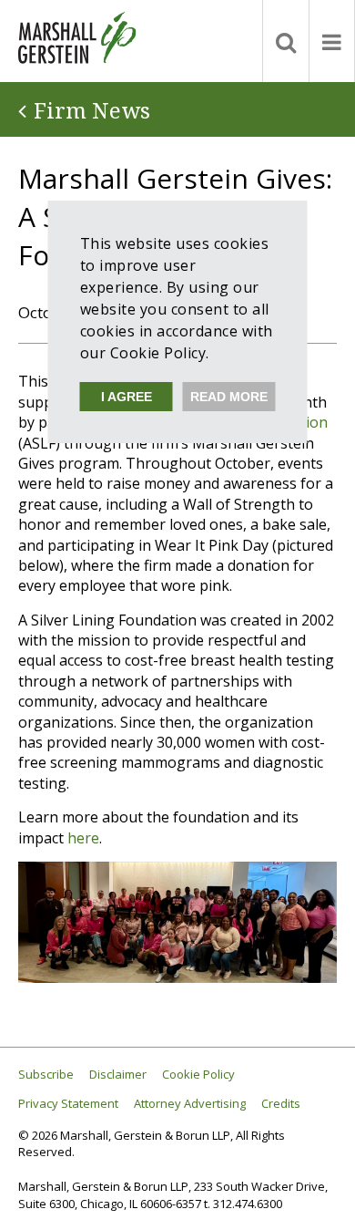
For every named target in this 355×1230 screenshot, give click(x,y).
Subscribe (46, 1074)
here (83, 838)
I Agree (126, 396)
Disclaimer (118, 1074)
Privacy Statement (68, 1104)
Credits (280, 1104)
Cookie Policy (198, 1074)
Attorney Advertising (190, 1104)
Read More (229, 396)
